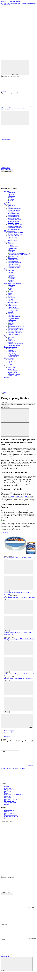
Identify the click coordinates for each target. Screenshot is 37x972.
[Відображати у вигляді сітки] (15, 415)
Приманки (7, 336)
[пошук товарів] (15, 118)
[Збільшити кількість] (18, 583)
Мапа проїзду (5, 956)
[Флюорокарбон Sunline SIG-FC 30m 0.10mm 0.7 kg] (20, 545)
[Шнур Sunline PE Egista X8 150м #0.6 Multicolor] (20, 674)
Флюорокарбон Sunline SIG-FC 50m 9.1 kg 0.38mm (19, 597)
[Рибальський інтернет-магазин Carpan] (10, 750)
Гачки (6, 269)
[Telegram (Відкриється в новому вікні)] (14, 59)
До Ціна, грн (20, 741)
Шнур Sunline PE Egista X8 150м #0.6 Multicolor (18, 678)
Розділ (30, 727)
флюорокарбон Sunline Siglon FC (21, 496)
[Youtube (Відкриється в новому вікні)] (14, 45)
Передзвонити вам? (6, 171)
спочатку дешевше (17, 404)
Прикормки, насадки (10, 347)
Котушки (7, 191)
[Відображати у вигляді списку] (15, 430)
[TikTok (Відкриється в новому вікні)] (14, 32)
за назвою (4, 406)
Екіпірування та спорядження (13, 283)
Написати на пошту (7, 169)
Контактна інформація (11, 816)
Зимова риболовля (10, 366)
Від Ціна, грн (5, 741)
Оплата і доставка (11, 3)
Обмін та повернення (23, 3)
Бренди (6, 377)
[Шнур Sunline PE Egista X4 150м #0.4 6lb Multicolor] (20, 633)
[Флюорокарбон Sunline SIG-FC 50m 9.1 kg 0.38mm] (20, 593)
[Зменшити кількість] (18, 567)
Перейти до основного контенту (11, 1)
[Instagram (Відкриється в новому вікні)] (14, 18)
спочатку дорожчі (29, 404)
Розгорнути (4, 532)
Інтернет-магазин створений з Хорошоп (13, 768)
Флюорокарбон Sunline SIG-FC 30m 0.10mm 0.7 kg (19, 557)
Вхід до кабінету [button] (9, 810)
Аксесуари (7, 304)
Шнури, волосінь (9, 231)
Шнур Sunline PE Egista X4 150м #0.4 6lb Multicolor (19, 639)
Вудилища (7, 204)
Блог (9, 4)
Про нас (3, 3)
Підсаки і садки (9, 358)
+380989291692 (5, 139)
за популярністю (5, 404)
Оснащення (7, 242)
